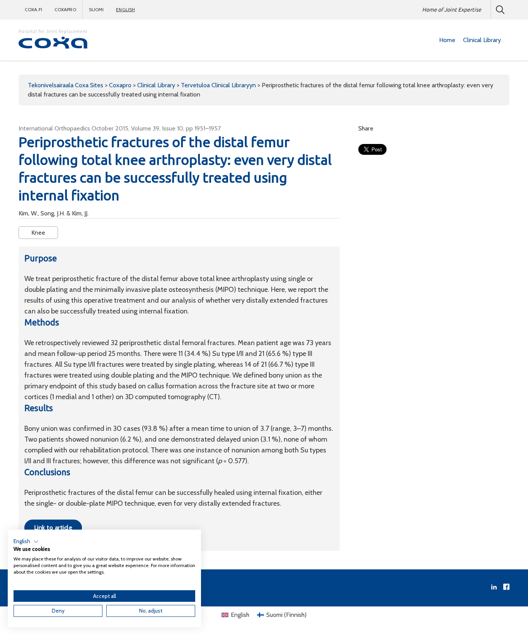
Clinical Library (482, 40)
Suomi (96, 9)
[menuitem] (447, 40)
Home (447, 40)
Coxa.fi (33, 9)
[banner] (53, 40)
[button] (26, 541)
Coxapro (65, 9)
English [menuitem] (240, 614)
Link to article (53, 527)
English (125, 9)
